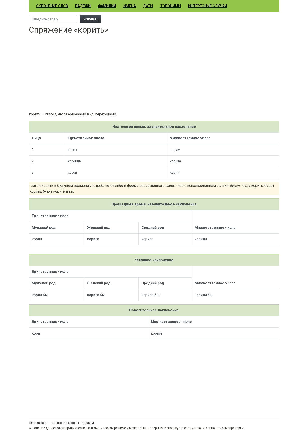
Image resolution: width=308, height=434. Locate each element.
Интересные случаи (207, 6)
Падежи (83, 6)
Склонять (90, 19)
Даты (148, 6)
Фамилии (107, 6)
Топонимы (170, 6)
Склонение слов (52, 6)
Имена (129, 6)
